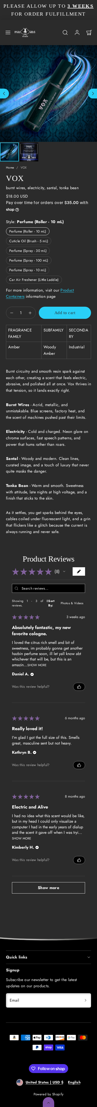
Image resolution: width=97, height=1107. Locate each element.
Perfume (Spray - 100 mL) (28, 260)
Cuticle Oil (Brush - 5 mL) (28, 241)
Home (10, 167)
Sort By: (51, 603)
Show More (37, 665)
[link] (77, 32)
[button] (8, 32)
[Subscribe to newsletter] (85, 1000)
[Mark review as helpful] (79, 687)
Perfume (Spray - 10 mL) (27, 270)
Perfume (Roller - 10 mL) (27, 231)
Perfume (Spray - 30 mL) (28, 250)
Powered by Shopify (49, 1094)
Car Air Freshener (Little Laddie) (34, 279)
